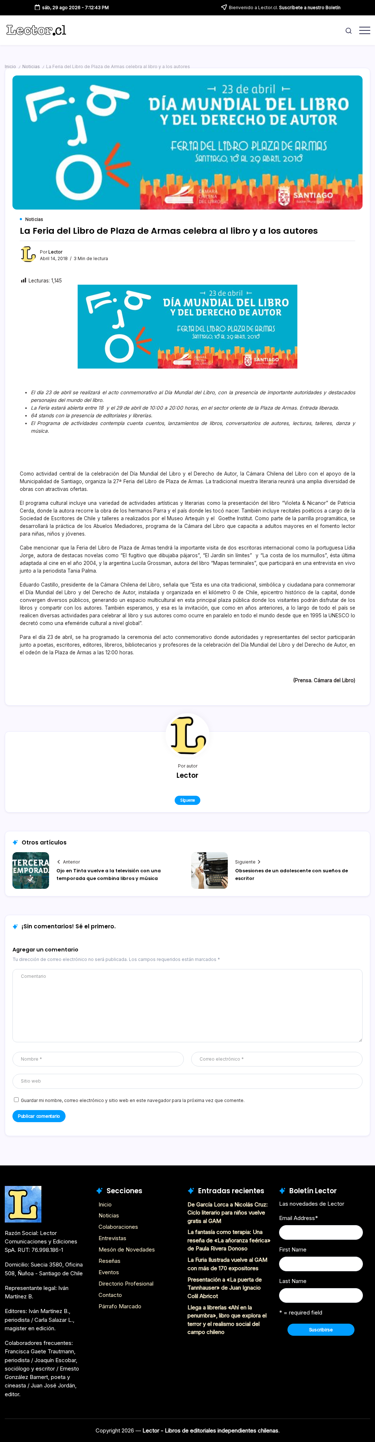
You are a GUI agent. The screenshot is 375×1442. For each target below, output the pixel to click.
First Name (293, 1249)
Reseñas (109, 1260)
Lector (55, 252)
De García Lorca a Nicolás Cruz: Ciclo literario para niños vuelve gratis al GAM (228, 1212)
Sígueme (187, 800)
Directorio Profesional (126, 1283)
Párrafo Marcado (120, 1306)
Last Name (293, 1281)
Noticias (31, 66)
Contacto (110, 1294)
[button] (348, 30)
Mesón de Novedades (127, 1249)
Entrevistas (112, 1238)
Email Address (298, 1217)
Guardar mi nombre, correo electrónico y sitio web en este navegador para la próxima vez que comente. (133, 1100)
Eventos (109, 1272)
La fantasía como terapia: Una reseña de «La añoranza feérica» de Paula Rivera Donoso (229, 1240)
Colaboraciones (118, 1226)
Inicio (10, 66)
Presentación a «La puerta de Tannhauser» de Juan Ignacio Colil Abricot (225, 1287)
